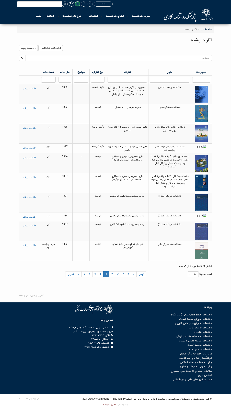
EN (71, 3)
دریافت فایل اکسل (50, 48)
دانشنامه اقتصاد (203, 332)
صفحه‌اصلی (206, 29)
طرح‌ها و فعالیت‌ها (71, 16)
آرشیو (38, 16)
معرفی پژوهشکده (141, 16)
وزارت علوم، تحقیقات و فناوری (195, 366)
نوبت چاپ (48, 72)
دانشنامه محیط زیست (199, 345)
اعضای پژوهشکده (115, 16)
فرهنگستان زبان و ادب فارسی (195, 358)
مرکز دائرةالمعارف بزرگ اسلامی (195, 354)
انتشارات (93, 16)
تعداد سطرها (205, 274)
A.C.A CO (23, 398)
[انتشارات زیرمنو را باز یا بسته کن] (85, 16)
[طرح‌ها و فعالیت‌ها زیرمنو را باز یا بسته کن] (58, 16)
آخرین (70, 274)
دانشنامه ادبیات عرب (200, 328)
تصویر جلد (201, 72)
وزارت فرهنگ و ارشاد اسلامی (196, 362)
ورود (103, 3)
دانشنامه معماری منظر (200, 349)
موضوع (81, 72)
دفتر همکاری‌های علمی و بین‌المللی (192, 379)
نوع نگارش (97, 72)
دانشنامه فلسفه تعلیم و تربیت (195, 341)
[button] (77, 4)
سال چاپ (65, 72)
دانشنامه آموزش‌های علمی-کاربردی (193, 323)
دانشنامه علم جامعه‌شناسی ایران (194, 336)
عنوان (169, 72)
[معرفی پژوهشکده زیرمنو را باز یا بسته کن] (127, 16)
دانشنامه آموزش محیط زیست (195, 319)
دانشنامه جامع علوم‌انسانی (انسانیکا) (191, 315)
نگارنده (127, 72)
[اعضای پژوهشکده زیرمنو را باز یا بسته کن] (101, 16)
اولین (141, 274)
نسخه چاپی (27, 48)
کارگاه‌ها (50, 16)
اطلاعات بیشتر (29, 88)
